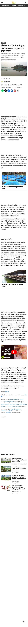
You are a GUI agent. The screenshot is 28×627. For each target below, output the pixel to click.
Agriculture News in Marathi (16, 399)
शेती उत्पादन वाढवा (5, 5)
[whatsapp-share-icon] (2, 91)
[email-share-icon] (15, 91)
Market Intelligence (20, 402)
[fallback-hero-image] (6, 460)
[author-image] (2, 81)
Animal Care (19, 404)
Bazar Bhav (12, 404)
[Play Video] (14, 352)
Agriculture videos (9, 401)
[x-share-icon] (5, 91)
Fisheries (4, 416)
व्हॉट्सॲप (10, 410)
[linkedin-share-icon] (12, 91)
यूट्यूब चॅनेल (8, 412)
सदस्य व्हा (7, 391)
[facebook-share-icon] (8, 91)
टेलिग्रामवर (4, 410)
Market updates (5, 404)
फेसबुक (12, 409)
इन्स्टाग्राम (19, 409)
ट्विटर (15, 409)
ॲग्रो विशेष (14, 5)
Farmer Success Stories (14, 406)
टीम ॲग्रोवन (7, 81)
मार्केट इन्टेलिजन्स (21, 5)
